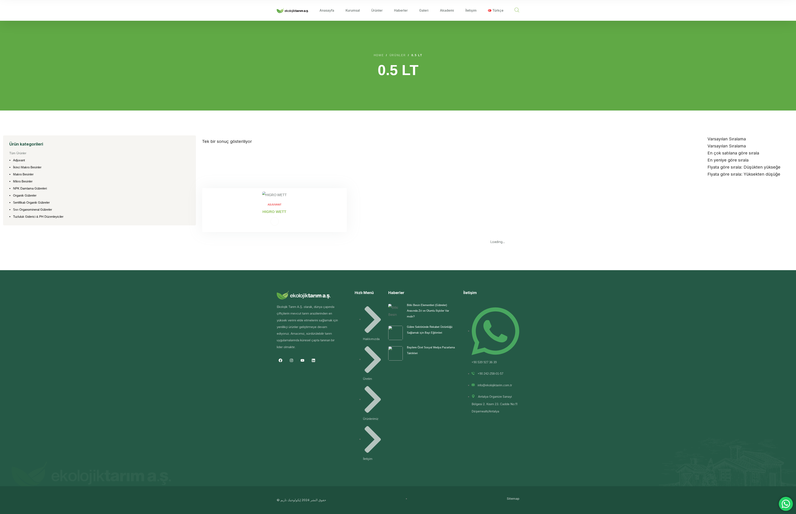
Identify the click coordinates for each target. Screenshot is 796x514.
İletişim (471, 10)
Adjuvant (19, 160)
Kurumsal (353, 10)
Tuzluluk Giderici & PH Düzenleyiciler (38, 216)
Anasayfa (326, 10)
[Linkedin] (313, 360)
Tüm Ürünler (17, 153)
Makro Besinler (23, 174)
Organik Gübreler (24, 195)
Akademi (447, 10)
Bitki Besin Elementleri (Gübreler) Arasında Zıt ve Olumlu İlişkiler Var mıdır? (428, 311)
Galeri (423, 10)
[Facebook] (280, 360)
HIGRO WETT (274, 212)
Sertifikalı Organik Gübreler (31, 202)
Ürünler (377, 10)
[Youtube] (302, 360)
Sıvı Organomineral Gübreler (32, 209)
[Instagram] (291, 360)
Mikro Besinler (23, 181)
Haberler (401, 10)
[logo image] (292, 10)
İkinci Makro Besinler (27, 167)
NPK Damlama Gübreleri (30, 188)
